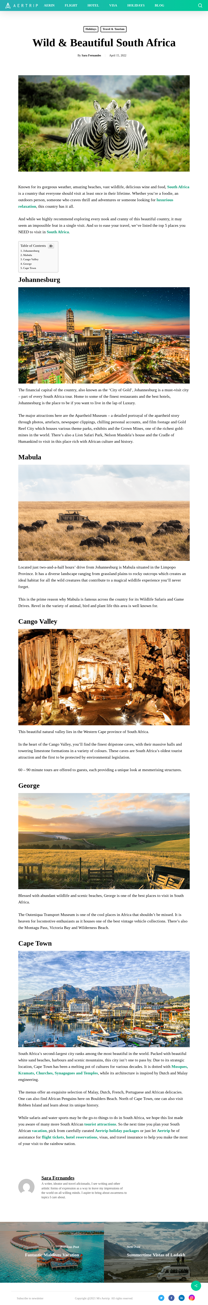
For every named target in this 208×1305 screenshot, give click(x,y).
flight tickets (53, 1137)
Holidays (91, 29)
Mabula (27, 255)
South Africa (178, 187)
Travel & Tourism (114, 29)
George (27, 263)
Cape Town (29, 268)
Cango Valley (31, 259)
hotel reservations (81, 1137)
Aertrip (163, 1130)
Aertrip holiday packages (117, 1130)
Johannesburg (31, 250)
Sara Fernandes (91, 55)
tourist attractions (100, 1124)
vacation (39, 1130)
